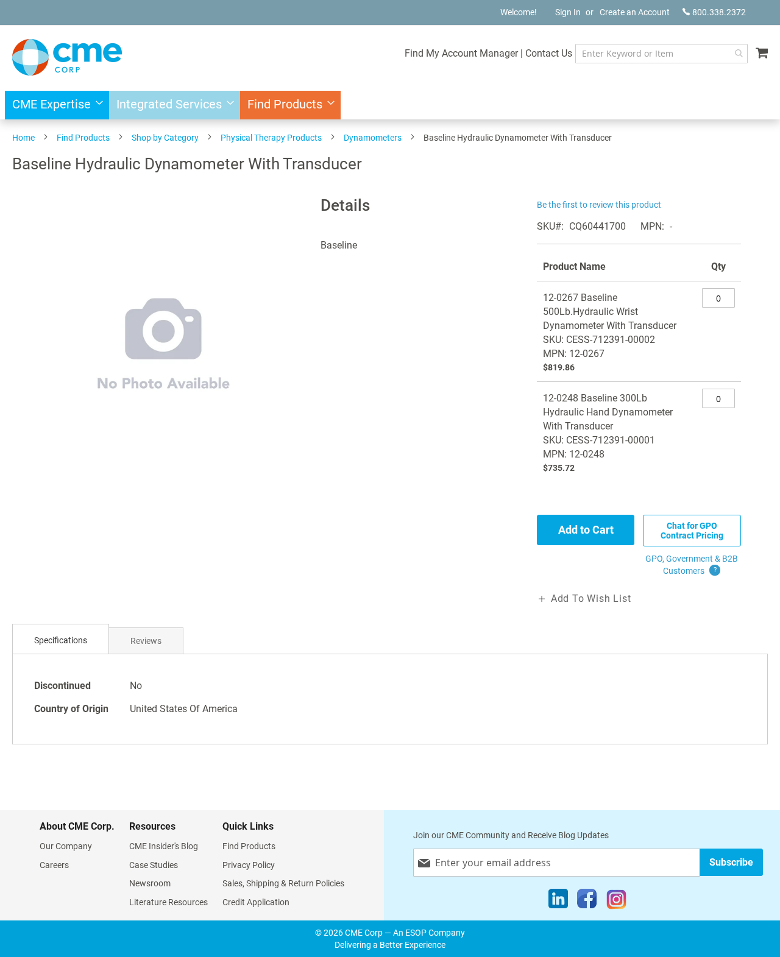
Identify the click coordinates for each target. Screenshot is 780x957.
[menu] (390, 105)
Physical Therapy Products (271, 138)
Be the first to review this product (599, 205)
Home (23, 138)
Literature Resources (168, 902)
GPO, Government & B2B (691, 565)
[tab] (60, 640)
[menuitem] (54, 105)
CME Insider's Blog (163, 846)
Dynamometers (373, 138)
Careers (54, 865)
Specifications (60, 640)
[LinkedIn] (558, 901)
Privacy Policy (248, 865)
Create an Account (635, 12)
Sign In (568, 12)
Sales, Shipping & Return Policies (283, 883)
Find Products (83, 138)
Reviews (145, 641)
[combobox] (661, 53)
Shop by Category (165, 138)
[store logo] (67, 57)
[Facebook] (587, 901)
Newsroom (150, 883)
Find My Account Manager (461, 53)
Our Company (66, 846)
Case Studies (153, 865)
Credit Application (255, 902)
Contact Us (548, 53)
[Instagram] (616, 901)
